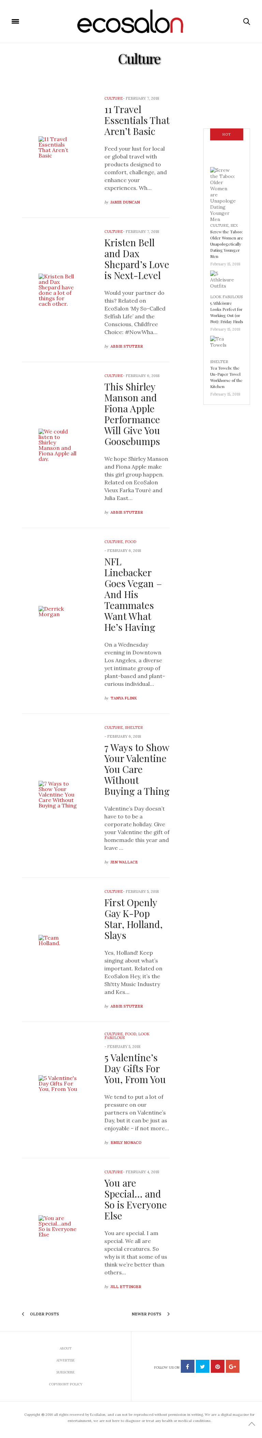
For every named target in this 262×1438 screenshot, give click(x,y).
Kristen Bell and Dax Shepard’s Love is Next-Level (136, 258)
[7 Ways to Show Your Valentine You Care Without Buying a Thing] (58, 796)
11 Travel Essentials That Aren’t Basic (137, 120)
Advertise (65, 1360)
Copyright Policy (66, 1384)
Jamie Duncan (125, 202)
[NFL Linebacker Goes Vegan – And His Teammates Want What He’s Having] (58, 621)
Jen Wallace (124, 862)
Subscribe (65, 1372)
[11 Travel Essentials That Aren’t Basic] (58, 151)
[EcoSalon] (131, 21)
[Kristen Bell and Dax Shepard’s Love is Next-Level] (58, 290)
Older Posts (44, 1314)
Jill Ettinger (126, 1286)
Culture (113, 98)
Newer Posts (147, 1314)
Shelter (134, 727)
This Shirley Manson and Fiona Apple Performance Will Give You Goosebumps (132, 413)
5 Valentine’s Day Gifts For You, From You (135, 1068)
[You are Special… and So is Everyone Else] (58, 1230)
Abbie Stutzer (127, 346)
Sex (234, 225)
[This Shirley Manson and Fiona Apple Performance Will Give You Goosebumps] (58, 445)
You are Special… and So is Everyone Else (135, 1199)
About (66, 1348)
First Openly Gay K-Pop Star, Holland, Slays (133, 918)
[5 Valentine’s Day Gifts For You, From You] (58, 1090)
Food (130, 541)
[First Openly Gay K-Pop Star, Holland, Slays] (58, 950)
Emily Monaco (126, 1142)
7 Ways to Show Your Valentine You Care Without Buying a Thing (137, 769)
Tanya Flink (124, 698)
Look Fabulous (226, 296)
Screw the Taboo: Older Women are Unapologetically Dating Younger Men (226, 244)
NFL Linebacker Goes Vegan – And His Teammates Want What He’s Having (133, 594)
